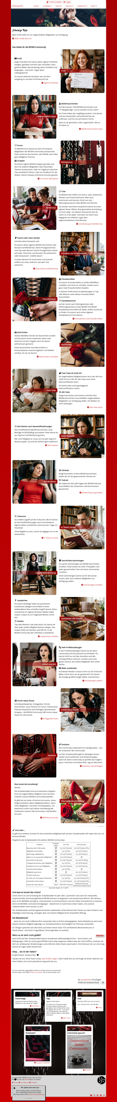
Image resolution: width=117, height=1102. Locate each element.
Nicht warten (52, 445)
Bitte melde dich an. (23, 38)
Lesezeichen (86, 979)
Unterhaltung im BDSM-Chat (91, 224)
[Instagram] (94, 1095)
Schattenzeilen (17, 6)
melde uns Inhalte (36, 972)
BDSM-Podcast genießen (92, 492)
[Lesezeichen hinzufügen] (103, 982)
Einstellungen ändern (94, 680)
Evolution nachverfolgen (92, 766)
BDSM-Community (50, 817)
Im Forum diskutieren (49, 178)
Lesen (100, 1007)
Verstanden (29, 1098)
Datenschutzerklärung (36, 1094)
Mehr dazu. (67, 1018)
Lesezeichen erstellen (49, 636)
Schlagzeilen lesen (50, 718)
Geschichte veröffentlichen (47, 268)
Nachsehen (35, 1006)
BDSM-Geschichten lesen (92, 129)
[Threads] (103, 1095)
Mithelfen (88, 1070)
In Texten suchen (51, 538)
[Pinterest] (100, 1095)
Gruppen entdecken (43, 1063)
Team (16, 1083)
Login (68, 2)
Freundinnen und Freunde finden (89, 318)
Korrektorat (24, 1083)
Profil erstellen (55, 2)
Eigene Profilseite (51, 83)
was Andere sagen (49, 958)
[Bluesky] (91, 1095)
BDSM (27, 1080)
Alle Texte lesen (96, 407)
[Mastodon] (97, 1095)
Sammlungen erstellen (93, 585)
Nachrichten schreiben (48, 356)
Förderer (34, 1083)
